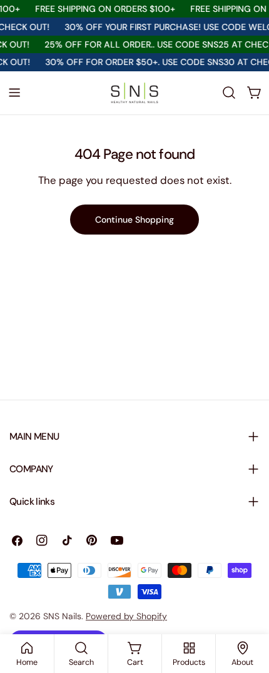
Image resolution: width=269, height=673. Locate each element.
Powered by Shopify (126, 616)
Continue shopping (134, 219)
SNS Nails (62, 616)
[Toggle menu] (14, 92)
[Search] (228, 92)
